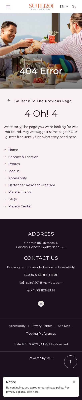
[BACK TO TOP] (70, 361)
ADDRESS (41, 234)
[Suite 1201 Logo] (41, 7)
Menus (13, 171)
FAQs (12, 199)
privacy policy (54, 387)
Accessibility (17, 178)
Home (13, 150)
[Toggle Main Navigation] (8, 7)
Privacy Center (20, 206)
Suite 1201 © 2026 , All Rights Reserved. (41, 344)
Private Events (19, 192)
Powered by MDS (41, 358)
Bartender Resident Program (31, 185)
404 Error (41, 71)
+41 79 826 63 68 (74, 6)
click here (33, 391)
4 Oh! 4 (41, 113)
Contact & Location (23, 157)
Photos (14, 164)
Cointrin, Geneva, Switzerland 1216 (41, 247)
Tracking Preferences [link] (41, 333)
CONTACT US (41, 258)
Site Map (64, 326)
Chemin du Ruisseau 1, (41, 243)
